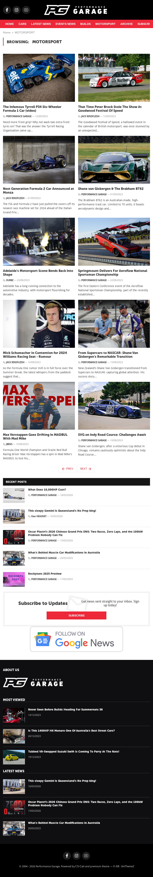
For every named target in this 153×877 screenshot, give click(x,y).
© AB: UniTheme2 (123, 866)
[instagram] (17, 10)
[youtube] (26, 10)
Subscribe (77, 615)
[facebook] (7, 10)
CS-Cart (79, 866)
